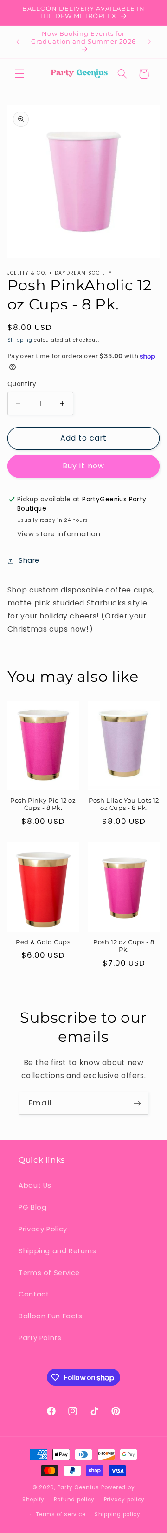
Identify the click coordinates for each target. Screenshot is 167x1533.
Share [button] (29, 560)
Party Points (40, 1337)
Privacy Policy (43, 1229)
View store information (59, 534)
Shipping (19, 339)
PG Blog (32, 1207)
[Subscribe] (137, 1103)
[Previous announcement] (17, 42)
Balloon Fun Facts (51, 1316)
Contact (34, 1294)
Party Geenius (79, 1487)
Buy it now (83, 466)
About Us (35, 1185)
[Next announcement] (149, 42)
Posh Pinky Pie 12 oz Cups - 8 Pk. (43, 804)
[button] (19, 74)
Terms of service (61, 1514)
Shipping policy (118, 1514)
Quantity (21, 384)
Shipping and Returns (57, 1251)
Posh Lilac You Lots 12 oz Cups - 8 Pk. (124, 804)
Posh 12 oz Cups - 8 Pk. (123, 946)
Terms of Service (49, 1272)
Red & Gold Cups (43, 942)
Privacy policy (124, 1499)
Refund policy (74, 1499)
